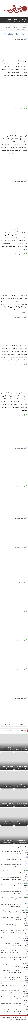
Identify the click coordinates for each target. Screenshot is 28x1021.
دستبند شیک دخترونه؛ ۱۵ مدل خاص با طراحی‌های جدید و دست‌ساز (11, 965)
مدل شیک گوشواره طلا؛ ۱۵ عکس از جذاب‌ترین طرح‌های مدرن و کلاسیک (16, 20)
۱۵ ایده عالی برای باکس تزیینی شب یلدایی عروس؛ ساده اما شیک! (11, 905)
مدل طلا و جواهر (15, 25)
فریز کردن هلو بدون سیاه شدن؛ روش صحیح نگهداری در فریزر (11, 991)
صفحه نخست (22, 25)
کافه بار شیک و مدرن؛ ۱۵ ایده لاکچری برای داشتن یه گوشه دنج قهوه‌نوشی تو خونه (11, 1011)
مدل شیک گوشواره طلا (14, 34)
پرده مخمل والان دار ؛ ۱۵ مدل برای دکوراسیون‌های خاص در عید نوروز (11, 859)
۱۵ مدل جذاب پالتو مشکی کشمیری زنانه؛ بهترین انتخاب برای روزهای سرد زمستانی (11, 931)
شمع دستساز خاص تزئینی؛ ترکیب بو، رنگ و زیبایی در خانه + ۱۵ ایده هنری (11, 925)
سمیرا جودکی (22, 27)
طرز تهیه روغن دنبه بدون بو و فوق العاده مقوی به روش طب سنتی (11, 912)
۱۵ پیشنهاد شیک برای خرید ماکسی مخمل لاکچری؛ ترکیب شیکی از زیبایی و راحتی (11, 878)
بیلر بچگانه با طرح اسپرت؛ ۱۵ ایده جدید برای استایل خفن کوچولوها (11, 971)
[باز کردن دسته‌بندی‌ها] (24, 8)
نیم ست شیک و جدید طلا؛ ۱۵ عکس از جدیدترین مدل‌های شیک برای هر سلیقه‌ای (11, 984)
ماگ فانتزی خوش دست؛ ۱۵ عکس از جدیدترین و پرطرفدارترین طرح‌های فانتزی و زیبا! (11, 952)
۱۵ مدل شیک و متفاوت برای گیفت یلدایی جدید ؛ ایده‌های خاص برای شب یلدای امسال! (11, 886)
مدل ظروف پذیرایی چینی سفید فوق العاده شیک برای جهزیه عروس (11, 978)
